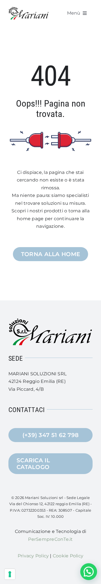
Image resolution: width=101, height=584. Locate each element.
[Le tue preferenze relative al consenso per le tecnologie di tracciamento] (9, 574)
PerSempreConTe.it (50, 539)
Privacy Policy (33, 555)
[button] (88, 571)
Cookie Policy (68, 555)
